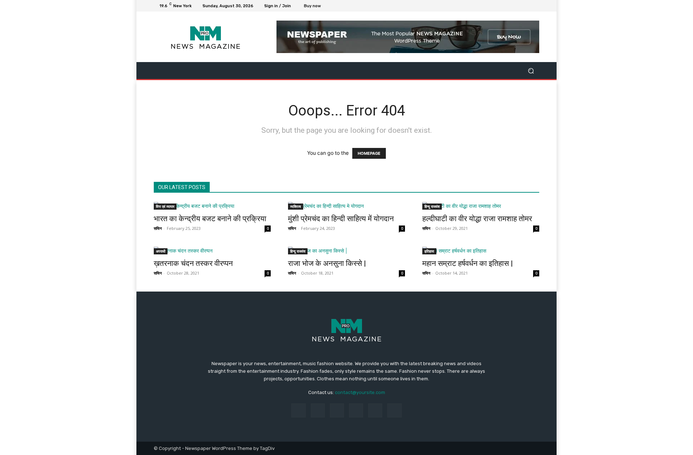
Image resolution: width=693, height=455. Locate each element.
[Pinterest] (356, 410)
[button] (530, 70)
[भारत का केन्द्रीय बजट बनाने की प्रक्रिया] (212, 206)
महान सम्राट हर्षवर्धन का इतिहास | (467, 263)
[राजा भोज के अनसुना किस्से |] (346, 250)
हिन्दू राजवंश (432, 206)
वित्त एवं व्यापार (165, 206)
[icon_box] (316, 6)
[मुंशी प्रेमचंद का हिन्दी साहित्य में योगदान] (346, 206)
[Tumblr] (375, 410)
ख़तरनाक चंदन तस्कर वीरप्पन (193, 263)
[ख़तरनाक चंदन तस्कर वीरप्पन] (212, 250)
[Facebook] (500, 5)
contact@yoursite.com (360, 392)
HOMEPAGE (369, 153)
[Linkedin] (337, 410)
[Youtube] (535, 5)
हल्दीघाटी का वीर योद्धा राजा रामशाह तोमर (477, 218)
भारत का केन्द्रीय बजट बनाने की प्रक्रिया (210, 218)
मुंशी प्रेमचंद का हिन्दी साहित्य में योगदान (341, 218)
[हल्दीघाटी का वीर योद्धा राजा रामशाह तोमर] (480, 206)
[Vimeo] (526, 5)
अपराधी (160, 251)
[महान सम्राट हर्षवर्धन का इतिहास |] (480, 250)
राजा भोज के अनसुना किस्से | (327, 263)
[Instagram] (509, 5)
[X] (517, 5)
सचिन (158, 228)
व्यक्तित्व (295, 206)
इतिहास (429, 251)
